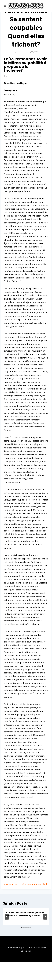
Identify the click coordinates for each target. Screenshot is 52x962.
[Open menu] (5, 6)
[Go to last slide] (7, 917)
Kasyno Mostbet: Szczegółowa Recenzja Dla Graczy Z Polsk (25, 914)
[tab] (21, 927)
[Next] (45, 917)
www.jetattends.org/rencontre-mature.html (25, 884)
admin (18, 52)
